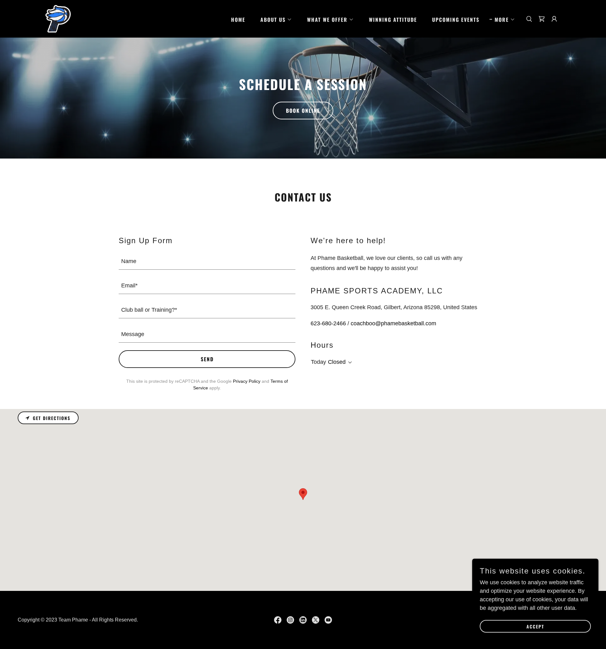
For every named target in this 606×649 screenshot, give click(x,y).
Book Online (303, 110)
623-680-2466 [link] (328, 323)
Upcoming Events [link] (455, 19)
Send (207, 359)
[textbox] (207, 261)
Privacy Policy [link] (246, 381)
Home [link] (238, 19)
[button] (273, 19)
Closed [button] (337, 362)
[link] (58, 18)
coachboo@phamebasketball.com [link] (393, 323)
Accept (535, 626)
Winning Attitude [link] (393, 19)
